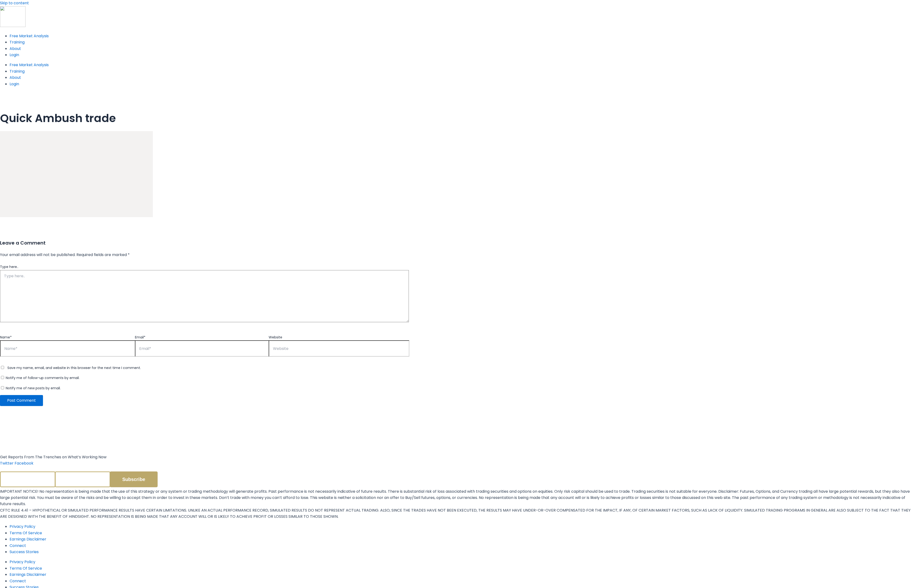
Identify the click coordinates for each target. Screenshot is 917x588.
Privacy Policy (22, 526)
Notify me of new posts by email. (33, 388)
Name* (6, 337)
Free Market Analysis (29, 36)
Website (275, 337)
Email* (140, 337)
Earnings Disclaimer (28, 539)
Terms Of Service (26, 533)
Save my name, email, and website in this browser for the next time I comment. (74, 367)
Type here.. (9, 266)
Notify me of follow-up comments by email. (43, 377)
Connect (18, 545)
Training (17, 42)
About (15, 48)
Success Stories (24, 552)
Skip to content (14, 3)
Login (14, 55)
